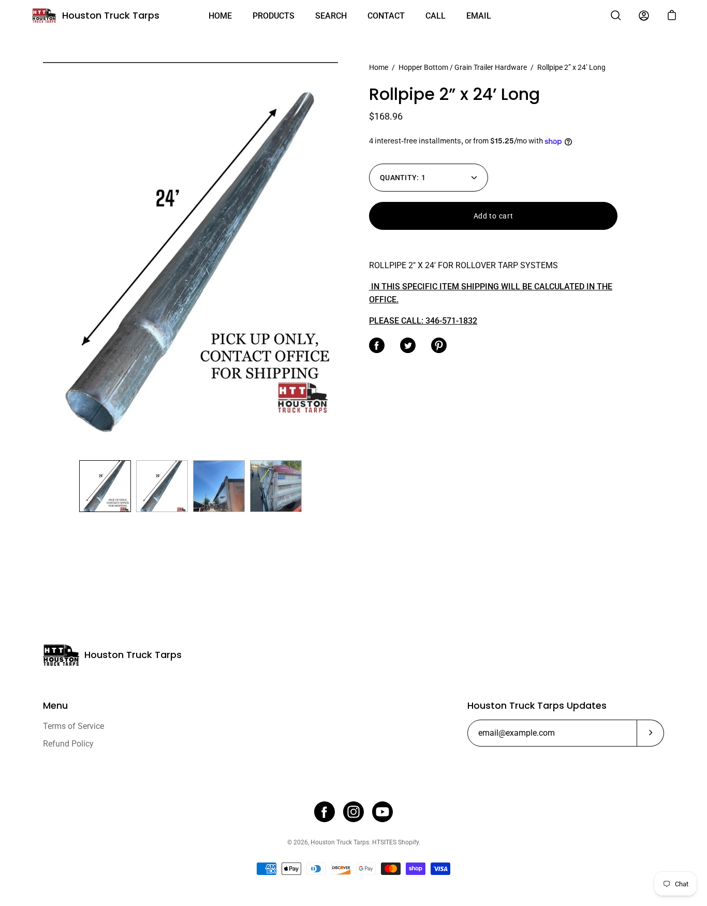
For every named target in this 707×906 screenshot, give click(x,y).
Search (331, 16)
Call (435, 16)
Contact (386, 16)
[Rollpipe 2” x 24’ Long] (105, 486)
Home (220, 16)
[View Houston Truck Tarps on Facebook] (324, 811)
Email (478, 16)
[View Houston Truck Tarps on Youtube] (382, 811)
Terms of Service (73, 726)
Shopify (408, 842)
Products (273, 16)
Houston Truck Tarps (110, 15)
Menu (55, 705)
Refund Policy (68, 744)
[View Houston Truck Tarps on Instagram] (353, 811)
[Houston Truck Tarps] (44, 15)
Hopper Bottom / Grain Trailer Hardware (463, 67)
